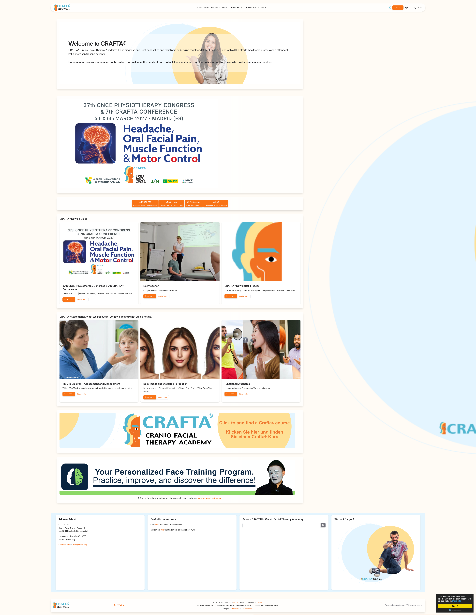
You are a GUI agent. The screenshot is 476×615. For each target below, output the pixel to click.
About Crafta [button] (210, 7)
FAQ (216, 203)
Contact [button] (262, 7)
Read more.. (68, 299)
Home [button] (199, 7)
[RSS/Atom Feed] (115, 605)
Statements (193, 203)
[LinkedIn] (123, 605)
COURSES (397, 7)
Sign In (416, 7)
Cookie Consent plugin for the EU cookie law (455, 610)
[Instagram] (119, 605)
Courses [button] (223, 7)
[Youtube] (121, 605)
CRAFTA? (145, 203)
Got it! (455, 605)
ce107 (235, 602)
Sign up (407, 7)
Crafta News (81, 299)
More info (456, 600)
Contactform (64, 544)
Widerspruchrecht (414, 605)
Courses (172, 203)
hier (162, 530)
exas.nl (260, 602)
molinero (235, 609)
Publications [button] (237, 7)
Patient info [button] (251, 7)
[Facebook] (117, 605)
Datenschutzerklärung (395, 605)
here (157, 524)
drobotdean (247, 609)
